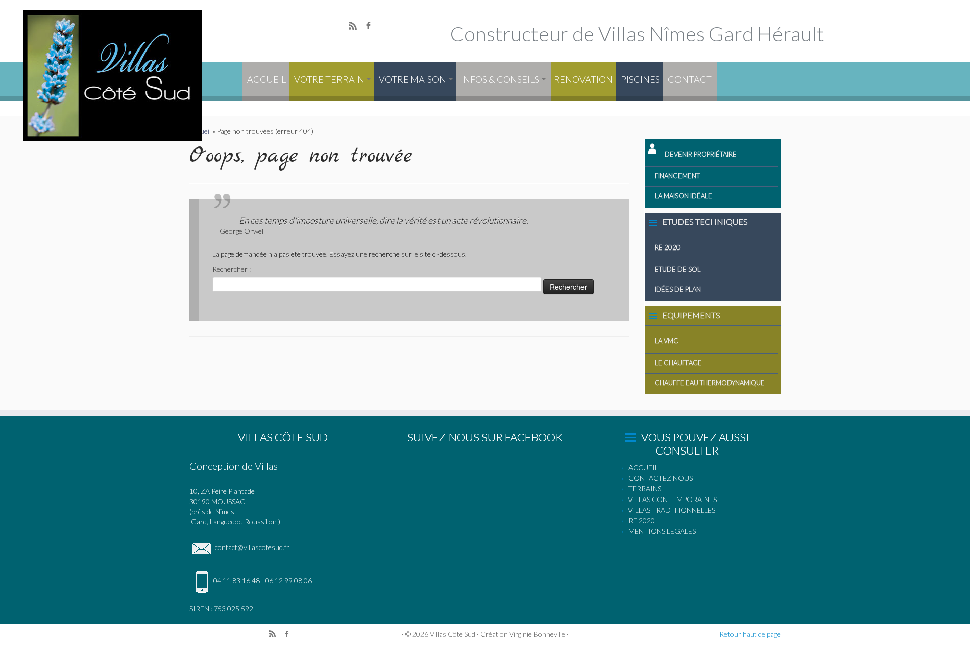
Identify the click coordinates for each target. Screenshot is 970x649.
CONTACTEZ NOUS (660, 478)
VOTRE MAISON (413, 79)
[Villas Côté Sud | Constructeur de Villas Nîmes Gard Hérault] (112, 75)
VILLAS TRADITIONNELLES (671, 510)
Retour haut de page (750, 634)
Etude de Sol (678, 269)
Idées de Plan (678, 289)
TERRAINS (644, 488)
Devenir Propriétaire (701, 154)
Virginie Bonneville (537, 634)
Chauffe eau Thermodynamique (710, 383)
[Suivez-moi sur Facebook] (371, 26)
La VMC (666, 341)
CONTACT (690, 79)
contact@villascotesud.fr (251, 547)
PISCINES (640, 79)
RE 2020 (668, 247)
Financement (677, 176)
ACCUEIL (266, 79)
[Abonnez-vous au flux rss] (356, 26)
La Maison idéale (683, 196)
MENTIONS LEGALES (662, 531)
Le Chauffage (678, 363)
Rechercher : (231, 269)
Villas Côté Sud (452, 634)
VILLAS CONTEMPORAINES (672, 499)
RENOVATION (583, 79)
